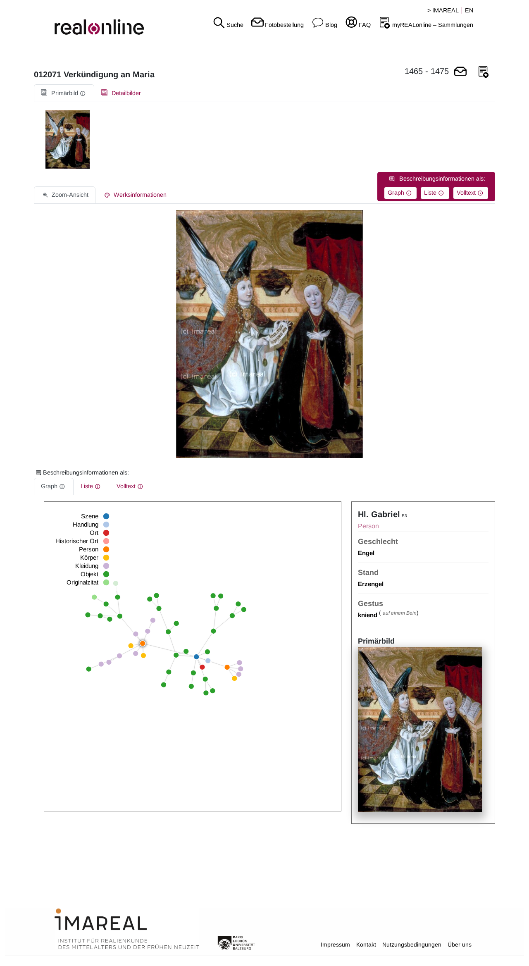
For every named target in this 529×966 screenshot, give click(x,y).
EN (469, 10)
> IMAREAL (443, 10)
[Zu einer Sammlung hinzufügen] (483, 72)
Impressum (335, 944)
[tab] (64, 93)
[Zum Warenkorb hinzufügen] (460, 72)
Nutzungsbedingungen (411, 944)
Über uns (460, 944)
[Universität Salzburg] (236, 942)
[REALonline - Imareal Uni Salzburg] (88, 20)
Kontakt (366, 944)
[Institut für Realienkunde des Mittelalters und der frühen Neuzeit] (127, 929)
